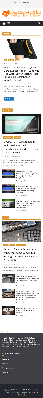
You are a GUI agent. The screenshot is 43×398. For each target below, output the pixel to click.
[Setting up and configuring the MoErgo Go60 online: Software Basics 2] (8, 312)
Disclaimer (5, 372)
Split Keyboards (20, 245)
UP (18, 395)
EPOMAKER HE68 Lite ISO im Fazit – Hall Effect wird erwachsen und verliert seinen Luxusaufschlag (20, 147)
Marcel (18, 64)
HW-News (11, 60)
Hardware (17, 137)
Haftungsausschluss (8, 331)
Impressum (5, 360)
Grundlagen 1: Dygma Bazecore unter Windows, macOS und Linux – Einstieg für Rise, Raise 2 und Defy (27, 280)
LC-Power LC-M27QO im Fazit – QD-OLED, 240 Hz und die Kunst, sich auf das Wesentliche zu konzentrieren (28, 204)
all (5, 60)
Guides (12, 245)
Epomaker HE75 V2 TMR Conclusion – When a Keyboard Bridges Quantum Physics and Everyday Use (26, 175)
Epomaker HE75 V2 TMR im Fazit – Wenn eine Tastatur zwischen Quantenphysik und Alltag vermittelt (27, 190)
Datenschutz (6, 364)
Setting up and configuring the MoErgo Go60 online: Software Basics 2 (26, 311)
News (17, 60)
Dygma (6, 245)
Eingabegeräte (8, 137)
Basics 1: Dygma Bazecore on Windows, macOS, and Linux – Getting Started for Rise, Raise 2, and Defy (20, 255)
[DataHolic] (4, 23)
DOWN (24, 395)
